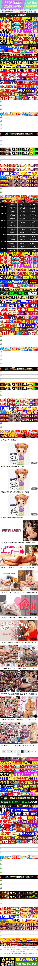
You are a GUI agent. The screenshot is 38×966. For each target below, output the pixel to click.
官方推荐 (3, 227)
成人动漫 (33, 208)
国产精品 (12, 204)
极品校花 (12, 250)
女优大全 (22, 236)
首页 (4, 751)
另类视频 (33, 215)
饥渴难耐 (22, 218)
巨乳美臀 (33, 211)
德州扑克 (33, 225)
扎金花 (22, 229)
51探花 (33, 232)
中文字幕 (22, 211)
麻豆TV (22, 232)
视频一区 (3, 206)
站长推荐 (3, 220)
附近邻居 (12, 218)
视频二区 (3, 213)
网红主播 (22, 204)
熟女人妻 (22, 239)
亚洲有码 (12, 208)
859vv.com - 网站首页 (16, 15)
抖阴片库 (3, 241)
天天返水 (33, 229)
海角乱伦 (22, 243)
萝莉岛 (33, 236)
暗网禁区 (12, 243)
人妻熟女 (12, 215)
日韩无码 (33, 250)
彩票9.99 (12, 229)
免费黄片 (33, 239)
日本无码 (33, 204)
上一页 (10, 751)
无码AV (3, 234)
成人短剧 (33, 247)
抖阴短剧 (22, 250)
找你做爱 (33, 218)
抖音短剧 (12, 232)
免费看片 (3, 248)
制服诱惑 (33, 243)
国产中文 (12, 247)
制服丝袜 (22, 215)
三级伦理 (12, 211)
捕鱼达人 (12, 225)
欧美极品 (22, 208)
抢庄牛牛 (22, 225)
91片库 (12, 236)
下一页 (27, 751)
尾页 (19, 754)
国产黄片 (12, 239)
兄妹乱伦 (22, 247)
